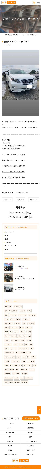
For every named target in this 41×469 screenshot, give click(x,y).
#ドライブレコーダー (17, 213)
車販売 (26, 192)
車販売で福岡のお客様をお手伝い (13, 177)
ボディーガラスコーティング (23, 352)
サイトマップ (31, 455)
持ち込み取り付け (9, 352)
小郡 (10, 306)
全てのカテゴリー (10, 232)
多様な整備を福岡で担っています (13, 160)
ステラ (21, 344)
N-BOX (29, 311)
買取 (6, 382)
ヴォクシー (18, 323)
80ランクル (13, 315)
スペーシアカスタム (15, 319)
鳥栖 (26, 344)
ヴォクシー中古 (9, 323)
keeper (18, 357)
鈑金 (20, 365)
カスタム (17, 382)
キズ (22, 378)
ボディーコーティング (10, 336)
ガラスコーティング (10, 357)
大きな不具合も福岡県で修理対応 (13, 166)
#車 (31, 217)
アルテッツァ (8, 344)
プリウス (7, 340)
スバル (15, 344)
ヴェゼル (28, 332)
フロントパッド (18, 306)
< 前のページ (7, 200)
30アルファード (22, 315)
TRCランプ (29, 327)
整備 (6, 192)
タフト (23, 361)
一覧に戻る (20, 200)
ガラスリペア (28, 378)
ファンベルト (30, 323)
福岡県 (6, 332)
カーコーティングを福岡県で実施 (13, 172)
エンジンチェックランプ (17, 340)
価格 (11, 365)
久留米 (6, 348)
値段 (6, 306)
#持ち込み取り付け (15, 217)
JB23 (34, 365)
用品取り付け (24, 369)
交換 (24, 323)
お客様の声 (24, 382)
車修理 (11, 382)
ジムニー (32, 369)
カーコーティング (19, 192)
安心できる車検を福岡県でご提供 (13, 154)
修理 (24, 357)
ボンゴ (22, 327)
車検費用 (11, 369)
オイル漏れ (7, 373)
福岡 (28, 357)
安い (11, 348)
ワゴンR (7, 327)
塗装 (16, 365)
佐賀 (31, 344)
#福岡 (26, 217)
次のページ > (34, 200)
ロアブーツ (22, 311)
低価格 (6, 365)
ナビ (17, 369)
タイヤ (24, 336)
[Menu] (38, 2)
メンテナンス (16, 373)
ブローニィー (14, 327)
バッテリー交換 (9, 378)
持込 (32, 348)
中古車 (33, 357)
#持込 (29, 213)
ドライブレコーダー (23, 348)
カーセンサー (26, 319)
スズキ (16, 332)
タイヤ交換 (24, 373)
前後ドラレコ (27, 365)
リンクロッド (30, 361)
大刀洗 (6, 319)
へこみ (16, 378)
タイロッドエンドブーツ (11, 311)
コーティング (32, 315)
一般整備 (28, 340)
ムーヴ (13, 361)
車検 (3, 192)
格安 (11, 332)
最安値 (6, 315)
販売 (18, 361)
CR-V (19, 336)
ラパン (22, 332)
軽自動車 (7, 361)
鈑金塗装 (10, 192)
